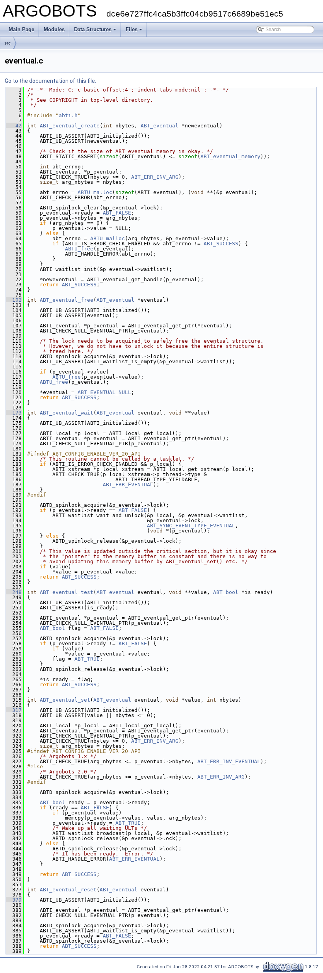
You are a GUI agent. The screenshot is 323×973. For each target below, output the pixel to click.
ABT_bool (225, 592)
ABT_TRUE (87, 659)
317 (14, 710)
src (7, 43)
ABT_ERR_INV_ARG (154, 177)
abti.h (68, 115)
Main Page (21, 29)
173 (14, 413)
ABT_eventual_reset (68, 890)
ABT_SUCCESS (221, 244)
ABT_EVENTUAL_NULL (104, 392)
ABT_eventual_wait (66, 413)
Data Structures (92, 29)
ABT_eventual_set (65, 700)
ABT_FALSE (117, 213)
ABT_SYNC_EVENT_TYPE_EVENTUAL (191, 526)
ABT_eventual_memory (230, 156)
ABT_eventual (159, 126)
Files (131, 29)
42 (14, 126)
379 (14, 900)
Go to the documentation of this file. (50, 81)
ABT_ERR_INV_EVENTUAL (228, 761)
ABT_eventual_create (70, 126)
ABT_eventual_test (66, 592)
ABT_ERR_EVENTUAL (128, 484)
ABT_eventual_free (66, 300)
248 (14, 592)
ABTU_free (79, 249)
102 (14, 300)
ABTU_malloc (95, 192)
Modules (54, 29)
